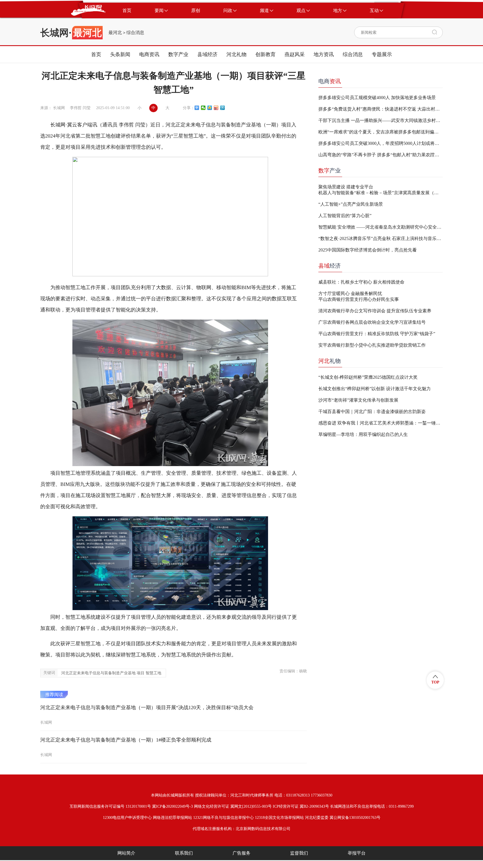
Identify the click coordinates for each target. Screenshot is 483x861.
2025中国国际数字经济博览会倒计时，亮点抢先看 (367, 250)
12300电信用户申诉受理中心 (127, 818)
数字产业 (178, 54)
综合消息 (135, 32)
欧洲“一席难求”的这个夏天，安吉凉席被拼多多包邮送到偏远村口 (380, 131)
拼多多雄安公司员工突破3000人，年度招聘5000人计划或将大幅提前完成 (380, 143)
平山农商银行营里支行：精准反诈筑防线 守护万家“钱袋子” (376, 333)
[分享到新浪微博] (216, 107)
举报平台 (357, 853)
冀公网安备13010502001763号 (355, 818)
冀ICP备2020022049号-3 (172, 806)
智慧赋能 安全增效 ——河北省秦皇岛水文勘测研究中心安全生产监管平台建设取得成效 (380, 227)
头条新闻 (120, 54)
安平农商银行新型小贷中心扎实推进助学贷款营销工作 (372, 345)
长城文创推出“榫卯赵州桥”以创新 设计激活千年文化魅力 (374, 388)
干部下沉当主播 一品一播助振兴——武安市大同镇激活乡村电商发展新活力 (380, 120)
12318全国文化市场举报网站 (279, 818)
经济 (329, 266)
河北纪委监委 (316, 818)
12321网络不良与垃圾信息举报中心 (223, 818)
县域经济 (207, 54)
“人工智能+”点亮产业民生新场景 (350, 204)
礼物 (329, 361)
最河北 (115, 32)
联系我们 (184, 853)
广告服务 (241, 853)
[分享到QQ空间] (209, 107)
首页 (96, 54)
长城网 (54, 32)
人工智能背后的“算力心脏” (344, 215)
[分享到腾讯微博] (222, 107)
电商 (329, 81)
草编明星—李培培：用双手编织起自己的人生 (363, 434)
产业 (329, 170)
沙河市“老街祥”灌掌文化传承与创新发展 (358, 400)
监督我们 (299, 853)
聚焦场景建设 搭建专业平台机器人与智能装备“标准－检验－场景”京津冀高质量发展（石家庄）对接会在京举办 (380, 189)
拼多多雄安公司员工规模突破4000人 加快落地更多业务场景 (377, 97)
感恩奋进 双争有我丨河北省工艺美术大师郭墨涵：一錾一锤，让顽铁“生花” (380, 423)
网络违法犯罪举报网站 (172, 818)
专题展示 (382, 54)
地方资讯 (324, 54)
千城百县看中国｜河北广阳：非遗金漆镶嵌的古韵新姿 (372, 411)
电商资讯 (149, 54)
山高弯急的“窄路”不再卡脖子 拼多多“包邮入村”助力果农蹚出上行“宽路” (380, 154)
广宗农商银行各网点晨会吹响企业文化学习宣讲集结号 (372, 322)
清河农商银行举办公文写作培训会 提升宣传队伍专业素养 (374, 310)
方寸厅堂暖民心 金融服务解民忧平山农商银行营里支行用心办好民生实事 (358, 296)
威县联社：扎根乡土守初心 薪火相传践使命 (361, 282)
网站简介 (126, 853)
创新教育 (265, 54)
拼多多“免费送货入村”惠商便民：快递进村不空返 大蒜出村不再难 (380, 109)
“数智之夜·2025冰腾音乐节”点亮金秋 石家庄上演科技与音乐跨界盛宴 (380, 238)
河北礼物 (236, 54)
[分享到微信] (203, 107)
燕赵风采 (295, 54)
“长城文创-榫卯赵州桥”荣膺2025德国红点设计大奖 (368, 377)
